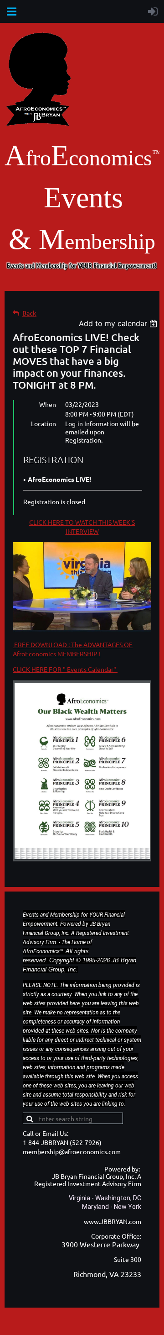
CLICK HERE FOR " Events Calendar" (65, 669)
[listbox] (119, 323)
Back (29, 313)
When (47, 404)
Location (43, 423)
